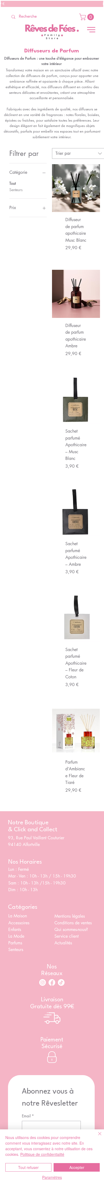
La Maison (17, 916)
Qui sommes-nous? (71, 929)
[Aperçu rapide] (76, 188)
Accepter (76, 1167)
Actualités (63, 943)
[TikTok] (61, 982)
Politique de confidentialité (42, 1154)
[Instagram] (42, 982)
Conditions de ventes (73, 923)
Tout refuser (28, 1167)
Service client (67, 936)
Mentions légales (69, 916)
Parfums (15, 943)
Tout (12, 183)
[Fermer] (96, 1136)
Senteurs (16, 189)
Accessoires (18, 923)
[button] (87, 17)
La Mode (16, 936)
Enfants (14, 929)
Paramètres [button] (52, 1177)
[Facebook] (52, 982)
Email (28, 1115)
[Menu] (91, 29)
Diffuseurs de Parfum (51, 51)
